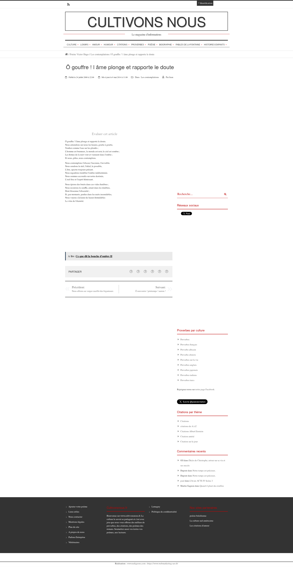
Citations (122, 44)
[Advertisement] (118, 107)
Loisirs (84, 44)
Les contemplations (100, 54)
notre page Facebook (204, 389)
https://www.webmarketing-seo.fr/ (162, 563)
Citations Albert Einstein (191, 431)
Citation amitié (187, 436)
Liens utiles (74, 511)
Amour (96, 44)
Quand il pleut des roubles (212, 485)
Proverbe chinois (188, 354)
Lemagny (156, 506)
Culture (71, 44)
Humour (108, 44)
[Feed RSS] (67, 4)
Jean (171, 77)
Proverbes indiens (188, 375)
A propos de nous (76, 532)
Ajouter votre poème (78, 506)
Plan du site (74, 526)
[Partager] (131, 271)
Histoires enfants (214, 44)
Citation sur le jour (189, 441)
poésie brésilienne (198, 515)
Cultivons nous (146, 21)
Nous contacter (75, 516)
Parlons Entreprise (77, 537)
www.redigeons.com (136, 563)
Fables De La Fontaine (188, 44)
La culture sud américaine (201, 520)
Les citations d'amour (199, 525)
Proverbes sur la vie (189, 359)
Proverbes (137, 44)
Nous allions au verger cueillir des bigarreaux (92, 291)
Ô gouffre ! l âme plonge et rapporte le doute (132, 54)
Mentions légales (76, 521)
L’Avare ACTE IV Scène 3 (201, 480)
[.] (66, 54)
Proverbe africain (188, 349)
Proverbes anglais (188, 364)
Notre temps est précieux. (204, 470)
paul (182, 480)
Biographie (165, 44)
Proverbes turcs (187, 380)
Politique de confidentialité (164, 511)
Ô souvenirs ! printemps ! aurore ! (150, 291)
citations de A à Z (188, 426)
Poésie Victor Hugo (79, 54)
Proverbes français (188, 344)
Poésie (151, 44)
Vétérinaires (74, 542)
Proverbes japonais (189, 369)
